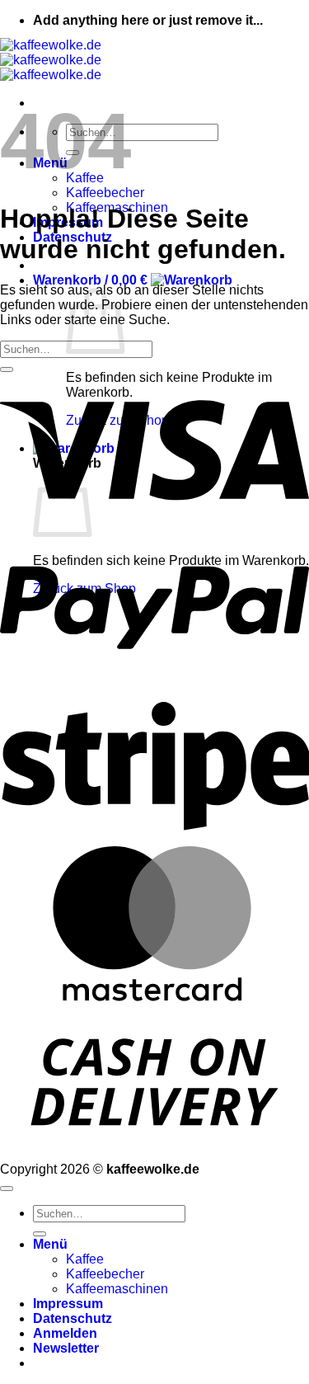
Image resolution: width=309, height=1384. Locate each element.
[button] (132, 280)
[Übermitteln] (6, 369)
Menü (50, 1244)
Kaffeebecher (105, 193)
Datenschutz (72, 1318)
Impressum (68, 1304)
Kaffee (85, 1259)
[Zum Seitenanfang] (6, 1188)
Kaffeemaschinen (117, 1289)
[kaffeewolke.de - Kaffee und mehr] (50, 60)
